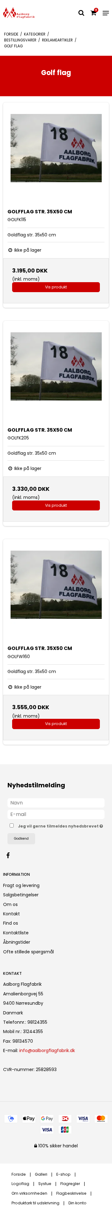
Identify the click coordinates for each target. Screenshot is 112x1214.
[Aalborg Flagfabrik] (19, 12)
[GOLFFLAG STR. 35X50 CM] (56, 155)
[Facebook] (11, 855)
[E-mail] (56, 814)
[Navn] (56, 802)
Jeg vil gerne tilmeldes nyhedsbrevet (59, 825)
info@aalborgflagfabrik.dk (47, 1050)
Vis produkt (56, 287)
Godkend (21, 838)
